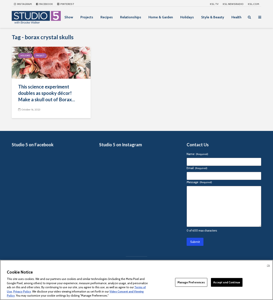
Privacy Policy (22, 291)
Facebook (46, 4)
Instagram (24, 4)
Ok (268, 265)
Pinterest (67, 4)
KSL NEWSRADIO (233, 4)
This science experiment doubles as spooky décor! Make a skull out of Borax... (46, 93)
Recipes (106, 17)
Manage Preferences (191, 282)
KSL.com (253, 4)
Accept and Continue (226, 282)
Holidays (187, 17)
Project (40, 55)
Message (199, 182)
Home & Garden (160, 17)
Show (68, 17)
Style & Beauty (212, 17)
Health (236, 17)
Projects (86, 17)
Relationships (130, 17)
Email (197, 168)
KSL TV (214, 4)
